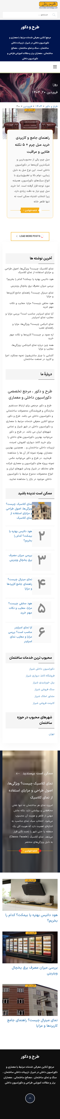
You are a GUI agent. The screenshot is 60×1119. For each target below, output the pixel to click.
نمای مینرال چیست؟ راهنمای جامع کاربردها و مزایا (30, 294)
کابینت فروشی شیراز (43, 703)
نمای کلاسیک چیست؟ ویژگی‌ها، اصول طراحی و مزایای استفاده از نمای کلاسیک (29, 270)
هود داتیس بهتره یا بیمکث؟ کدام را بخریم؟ (30, 279)
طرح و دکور (30, 27)
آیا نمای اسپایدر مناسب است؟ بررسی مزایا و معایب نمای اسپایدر (29, 315)
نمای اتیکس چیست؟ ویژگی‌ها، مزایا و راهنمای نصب (32, 326)
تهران (51, 734)
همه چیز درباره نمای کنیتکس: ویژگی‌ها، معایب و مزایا (32, 347)
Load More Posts (30, 236)
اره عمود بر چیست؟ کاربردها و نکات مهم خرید (31, 336)
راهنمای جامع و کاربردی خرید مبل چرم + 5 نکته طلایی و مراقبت (32, 145)
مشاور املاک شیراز (44, 696)
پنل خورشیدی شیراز (43, 683)
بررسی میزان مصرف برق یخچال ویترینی (32, 286)
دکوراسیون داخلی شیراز (41, 669)
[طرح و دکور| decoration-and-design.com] (48, 5)
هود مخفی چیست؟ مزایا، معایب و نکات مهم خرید (31, 305)
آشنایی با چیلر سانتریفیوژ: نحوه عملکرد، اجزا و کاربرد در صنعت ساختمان (29, 357)
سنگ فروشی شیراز (44, 689)
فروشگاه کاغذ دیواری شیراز (40, 676)
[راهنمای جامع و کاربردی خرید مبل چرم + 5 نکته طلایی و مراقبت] (30, 124)
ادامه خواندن (31, 210)
